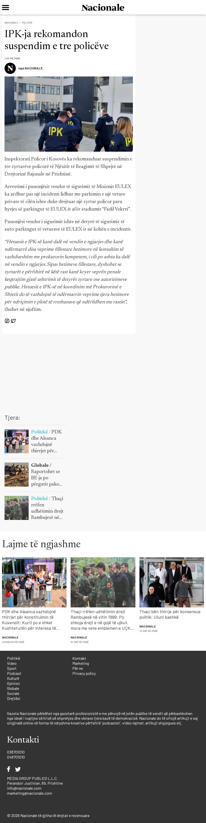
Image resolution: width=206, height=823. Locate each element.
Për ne (77, 668)
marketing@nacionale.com (29, 793)
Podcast (14, 673)
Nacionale (11, 22)
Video (12, 663)
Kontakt (79, 658)
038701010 (16, 752)
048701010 (16, 757)
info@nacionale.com (24, 788)
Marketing (80, 663)
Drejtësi (13, 698)
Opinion (13, 683)
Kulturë (13, 678)
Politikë (27, 22)
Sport (12, 668)
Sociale (13, 693)
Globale (13, 688)
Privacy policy (84, 673)
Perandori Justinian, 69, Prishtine (35, 783)
